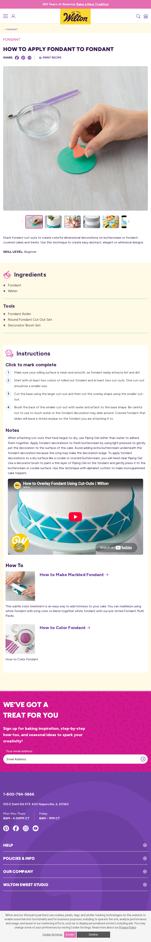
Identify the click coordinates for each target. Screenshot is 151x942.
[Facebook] (17, 58)
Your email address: (19, 751)
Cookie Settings (52, 934)
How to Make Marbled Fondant (72, 575)
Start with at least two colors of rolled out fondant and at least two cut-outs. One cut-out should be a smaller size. (79, 383)
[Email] (29, 58)
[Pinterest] (23, 58)
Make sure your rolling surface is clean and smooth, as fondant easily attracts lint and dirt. (77, 372)
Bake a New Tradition (92, 4)
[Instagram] (26, 828)
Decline (93, 934)
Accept (70, 934)
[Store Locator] (145, 16)
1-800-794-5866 (18, 794)
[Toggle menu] (5, 16)
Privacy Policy (127, 927)
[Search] (138, 16)
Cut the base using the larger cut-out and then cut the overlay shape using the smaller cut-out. (79, 396)
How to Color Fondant (63, 628)
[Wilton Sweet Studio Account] (13, 16)
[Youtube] (36, 828)
